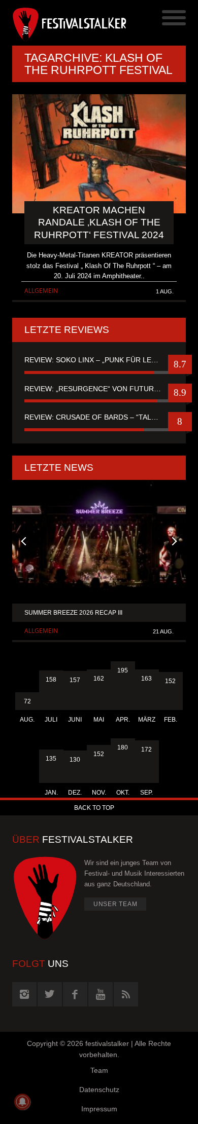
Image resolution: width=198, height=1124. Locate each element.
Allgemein (41, 290)
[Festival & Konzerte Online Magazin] (55, 23)
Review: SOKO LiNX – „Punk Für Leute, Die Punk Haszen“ (99, 360)
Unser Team (115, 904)
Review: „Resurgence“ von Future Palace (99, 389)
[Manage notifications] (22, 1102)
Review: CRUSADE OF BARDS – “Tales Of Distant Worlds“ (99, 417)
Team (99, 1070)
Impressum (99, 1109)
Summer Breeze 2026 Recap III (73, 612)
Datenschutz (99, 1089)
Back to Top (94, 807)
